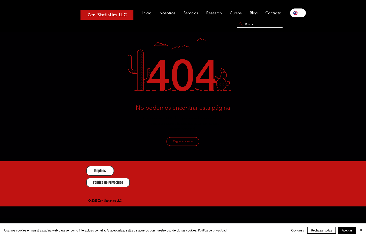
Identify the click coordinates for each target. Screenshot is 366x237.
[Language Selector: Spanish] (298, 12)
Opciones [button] (297, 230)
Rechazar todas (321, 230)
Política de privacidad (212, 230)
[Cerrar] (360, 230)
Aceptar (347, 230)
